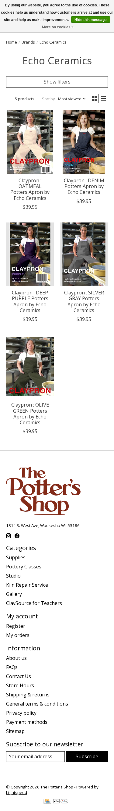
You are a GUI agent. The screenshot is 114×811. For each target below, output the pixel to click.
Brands (28, 42)
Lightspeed (16, 792)
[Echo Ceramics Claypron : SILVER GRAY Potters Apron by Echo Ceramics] (84, 254)
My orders (17, 635)
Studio (13, 575)
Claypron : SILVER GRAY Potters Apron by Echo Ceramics (84, 301)
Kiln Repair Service (27, 585)
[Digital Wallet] (60, 802)
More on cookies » (58, 27)
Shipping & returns (28, 694)
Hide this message (90, 20)
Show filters (57, 81)
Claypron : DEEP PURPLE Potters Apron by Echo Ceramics (30, 301)
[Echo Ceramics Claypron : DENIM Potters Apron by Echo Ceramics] (84, 142)
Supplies (16, 557)
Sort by (48, 98)
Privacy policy (21, 713)
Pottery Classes (23, 566)
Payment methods (26, 722)
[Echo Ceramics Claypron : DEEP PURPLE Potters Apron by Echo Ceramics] (30, 254)
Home (11, 42)
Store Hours (20, 685)
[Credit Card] (47, 802)
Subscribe (87, 756)
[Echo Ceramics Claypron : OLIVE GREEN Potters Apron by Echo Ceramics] (30, 366)
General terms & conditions (37, 703)
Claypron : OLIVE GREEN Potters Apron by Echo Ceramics (30, 413)
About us (16, 658)
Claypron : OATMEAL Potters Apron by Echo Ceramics (30, 189)
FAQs (12, 667)
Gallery (14, 594)
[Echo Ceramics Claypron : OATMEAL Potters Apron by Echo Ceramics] (30, 142)
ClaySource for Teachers (34, 603)
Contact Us (18, 676)
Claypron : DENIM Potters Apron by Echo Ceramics (84, 186)
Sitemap (15, 731)
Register (15, 626)
